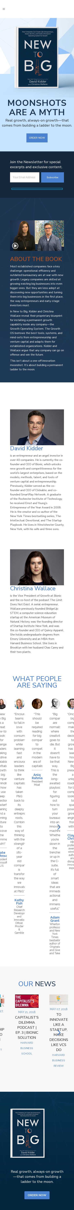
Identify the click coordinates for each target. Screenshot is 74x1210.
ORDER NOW (37, 138)
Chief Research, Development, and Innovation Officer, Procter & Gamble (22, 919)
